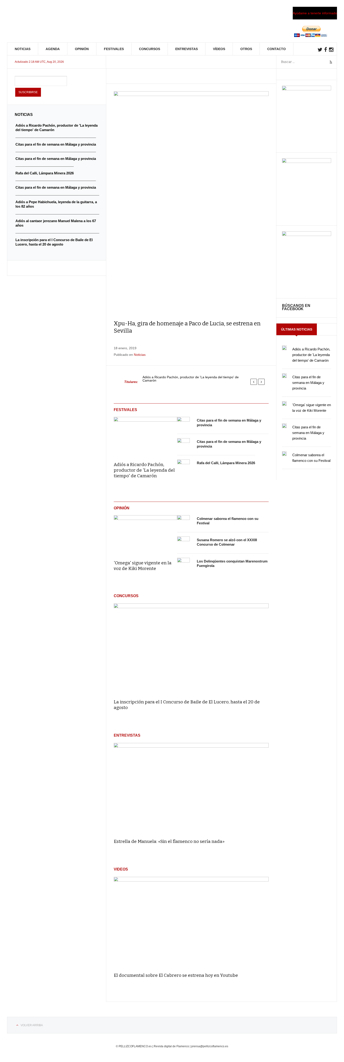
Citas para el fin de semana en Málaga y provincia (308, 382)
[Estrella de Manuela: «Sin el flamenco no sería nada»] (191, 788)
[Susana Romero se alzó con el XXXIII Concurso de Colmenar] (183, 543)
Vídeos (219, 49)
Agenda (53, 49)
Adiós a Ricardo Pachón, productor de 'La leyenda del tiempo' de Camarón (191, 378)
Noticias (22, 49)
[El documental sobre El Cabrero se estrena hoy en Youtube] (191, 922)
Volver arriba (32, 1025)
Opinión (82, 49)
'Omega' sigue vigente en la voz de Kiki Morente (143, 565)
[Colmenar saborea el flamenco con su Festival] (183, 521)
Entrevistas (186, 49)
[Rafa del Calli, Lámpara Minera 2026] (183, 465)
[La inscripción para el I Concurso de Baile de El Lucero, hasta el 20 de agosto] (191, 649)
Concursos (149, 49)
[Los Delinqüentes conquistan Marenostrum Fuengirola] (183, 564)
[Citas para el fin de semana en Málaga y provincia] (183, 423)
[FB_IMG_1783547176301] (306, 235)
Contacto (276, 49)
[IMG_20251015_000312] (306, 89)
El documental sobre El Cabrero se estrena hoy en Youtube (176, 975)
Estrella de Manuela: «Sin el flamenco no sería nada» (169, 841)
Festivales (114, 49)
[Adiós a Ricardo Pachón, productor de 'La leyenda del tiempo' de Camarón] (145, 436)
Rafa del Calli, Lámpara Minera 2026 (226, 463)
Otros (246, 49)
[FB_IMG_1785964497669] (306, 162)
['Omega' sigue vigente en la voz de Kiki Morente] (145, 534)
